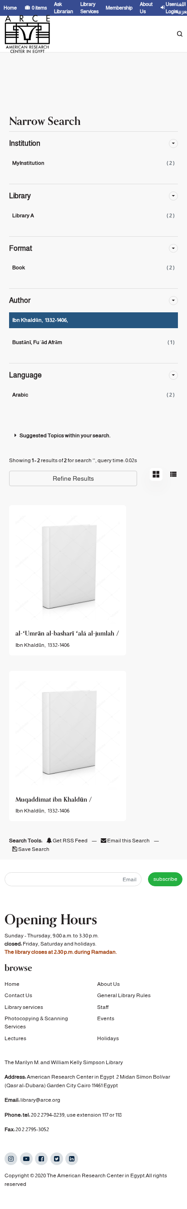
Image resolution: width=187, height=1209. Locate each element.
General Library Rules (124, 995)
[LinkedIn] (71, 1158)
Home (12, 984)
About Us (108, 984)
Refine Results (73, 478)
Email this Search (128, 840)
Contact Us (18, 995)
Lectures (15, 1038)
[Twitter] (56, 1158)
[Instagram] (11, 1158)
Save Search (33, 849)
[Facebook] (41, 1158)
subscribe (165, 879)
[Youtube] (26, 1158)
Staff (102, 1007)
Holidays (108, 1038)
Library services (24, 1007)
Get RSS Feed (70, 840)
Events (105, 1018)
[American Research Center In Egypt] (27, 34)
